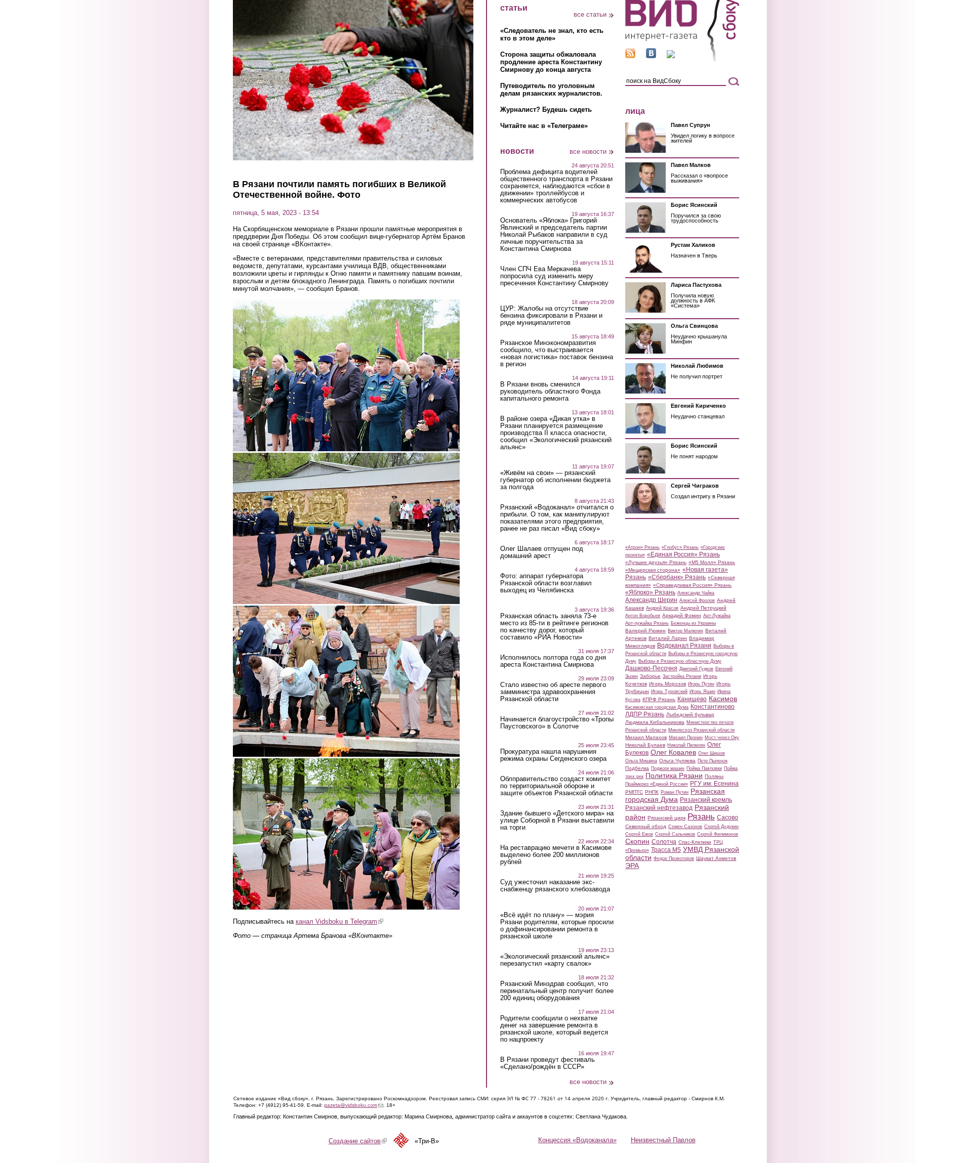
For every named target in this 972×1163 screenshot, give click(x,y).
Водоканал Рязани (684, 645)
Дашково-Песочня (651, 668)
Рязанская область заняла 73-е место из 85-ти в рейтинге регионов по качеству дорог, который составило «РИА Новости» (554, 627)
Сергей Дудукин (721, 826)
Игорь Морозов (667, 683)
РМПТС (634, 792)
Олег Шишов (711, 753)
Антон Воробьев (642, 615)
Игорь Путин (701, 683)
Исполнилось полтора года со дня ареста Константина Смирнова (553, 661)
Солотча (664, 841)
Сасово (727, 817)
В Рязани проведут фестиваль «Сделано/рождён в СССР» (547, 1063)
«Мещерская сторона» (652, 570)
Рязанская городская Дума (675, 795)
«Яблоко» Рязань (650, 592)
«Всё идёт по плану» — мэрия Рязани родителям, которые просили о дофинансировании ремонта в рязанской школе (557, 926)
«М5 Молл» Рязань (711, 562)
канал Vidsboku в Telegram (339, 921)
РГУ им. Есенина (714, 783)
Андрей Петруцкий (703, 608)
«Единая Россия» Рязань (683, 554)
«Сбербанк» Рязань (677, 577)
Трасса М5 (666, 849)
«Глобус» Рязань (680, 547)
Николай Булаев (645, 745)
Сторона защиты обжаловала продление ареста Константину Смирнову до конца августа (551, 62)
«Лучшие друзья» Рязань (655, 562)
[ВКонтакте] (651, 56)
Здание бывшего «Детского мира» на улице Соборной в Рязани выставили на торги (557, 820)
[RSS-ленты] (630, 56)
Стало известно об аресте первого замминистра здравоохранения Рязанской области (553, 692)
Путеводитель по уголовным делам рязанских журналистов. (551, 89)
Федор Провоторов (674, 858)
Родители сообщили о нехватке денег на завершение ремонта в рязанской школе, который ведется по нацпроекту (554, 1029)
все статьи (590, 14)
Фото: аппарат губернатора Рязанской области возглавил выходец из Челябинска (546, 583)
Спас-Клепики (694, 842)
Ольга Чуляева (677, 760)
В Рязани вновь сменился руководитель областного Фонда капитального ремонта (550, 391)
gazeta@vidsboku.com (353, 1105)
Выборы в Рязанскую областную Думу (679, 661)
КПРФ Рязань (658, 699)
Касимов (723, 699)
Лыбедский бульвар (690, 714)
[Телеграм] (671, 56)
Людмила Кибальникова (654, 722)
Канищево (692, 699)
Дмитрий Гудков (696, 668)
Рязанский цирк (666, 818)
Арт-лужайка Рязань (647, 623)
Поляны (714, 776)
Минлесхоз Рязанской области (701, 730)
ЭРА (632, 866)
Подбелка (637, 768)
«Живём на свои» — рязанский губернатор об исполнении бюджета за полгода (555, 480)
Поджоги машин (667, 768)
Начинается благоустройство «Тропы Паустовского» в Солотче (557, 723)
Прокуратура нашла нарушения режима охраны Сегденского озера (553, 755)
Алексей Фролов (697, 600)
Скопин (637, 841)
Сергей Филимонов (717, 834)
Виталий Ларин (668, 638)
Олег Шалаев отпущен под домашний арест (541, 552)
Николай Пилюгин (686, 745)
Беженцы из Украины (693, 623)
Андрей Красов (662, 608)
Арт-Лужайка (717, 615)
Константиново (713, 706)
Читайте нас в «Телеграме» (544, 126)
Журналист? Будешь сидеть (546, 109)
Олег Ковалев (673, 752)
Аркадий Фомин (681, 615)
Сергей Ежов (639, 834)
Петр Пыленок (712, 760)
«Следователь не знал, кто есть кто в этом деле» (551, 34)
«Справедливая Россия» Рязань (692, 585)
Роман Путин (674, 792)
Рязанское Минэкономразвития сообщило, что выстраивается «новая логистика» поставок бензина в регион (556, 353)
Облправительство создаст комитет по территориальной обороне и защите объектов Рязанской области (556, 786)
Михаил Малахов (646, 737)
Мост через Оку (722, 737)
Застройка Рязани (682, 676)
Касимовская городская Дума (656, 707)
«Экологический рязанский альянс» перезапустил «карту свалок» (555, 960)
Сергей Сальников (675, 834)
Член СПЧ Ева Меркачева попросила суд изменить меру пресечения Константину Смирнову (554, 276)
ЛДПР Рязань (644, 714)
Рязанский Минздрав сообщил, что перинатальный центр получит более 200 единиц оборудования (557, 991)
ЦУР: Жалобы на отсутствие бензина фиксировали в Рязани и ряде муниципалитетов (551, 315)
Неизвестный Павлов (663, 1140)
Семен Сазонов (685, 826)
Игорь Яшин (702, 691)
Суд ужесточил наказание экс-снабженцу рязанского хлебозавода (555, 886)
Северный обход (645, 826)
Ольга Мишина (641, 760)
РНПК (652, 792)
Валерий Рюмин (645, 630)
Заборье (650, 676)
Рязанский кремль (706, 799)
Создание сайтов (358, 1141)
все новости (588, 151)
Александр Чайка (695, 592)
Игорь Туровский (669, 691)
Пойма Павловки (704, 768)
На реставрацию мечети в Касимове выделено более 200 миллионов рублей (556, 855)
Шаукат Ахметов (716, 858)
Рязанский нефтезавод (659, 807)
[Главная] (682, 60)
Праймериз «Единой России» (656, 784)
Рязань (701, 816)
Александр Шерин (651, 600)
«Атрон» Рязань (642, 547)
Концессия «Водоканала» (577, 1140)
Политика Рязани (674, 775)
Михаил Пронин (686, 737)
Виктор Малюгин (685, 630)
